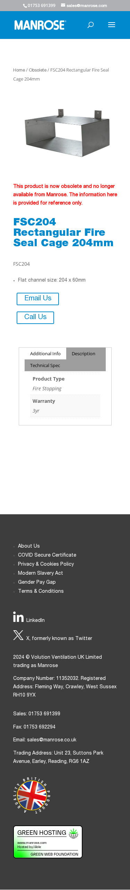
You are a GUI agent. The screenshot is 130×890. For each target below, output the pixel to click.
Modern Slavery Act (40, 573)
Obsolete (37, 70)
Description (83, 353)
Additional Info (45, 353)
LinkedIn (35, 620)
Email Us (37, 299)
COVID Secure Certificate (47, 555)
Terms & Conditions (41, 591)
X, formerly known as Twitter (59, 639)
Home (19, 70)
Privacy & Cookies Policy (46, 564)
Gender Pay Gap (37, 582)
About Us (29, 546)
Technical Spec (45, 365)
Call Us (35, 317)
